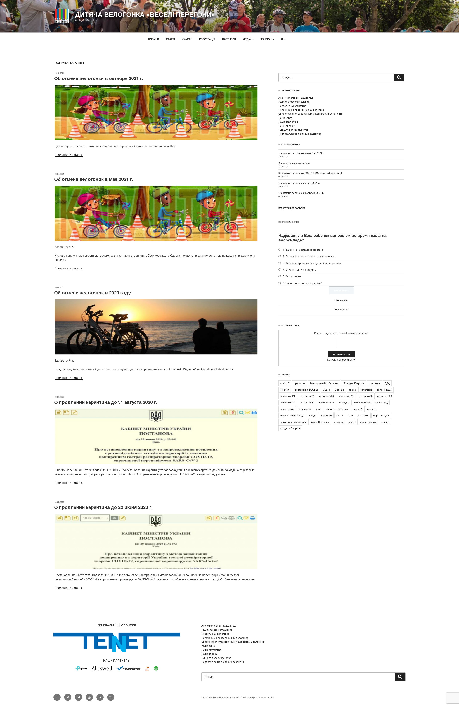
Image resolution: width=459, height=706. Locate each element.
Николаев (374, 383)
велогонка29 (384, 396)
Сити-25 (339, 389)
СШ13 (326, 389)
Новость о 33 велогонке (292, 105)
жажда (312, 415)
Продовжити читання (69, 155)
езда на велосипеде (292, 415)
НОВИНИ (153, 39)
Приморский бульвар (306, 389)
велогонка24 (287, 396)
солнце (385, 422)
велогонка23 (384, 389)
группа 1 (357, 409)
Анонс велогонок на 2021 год (295, 97)
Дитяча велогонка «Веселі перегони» (145, 14)
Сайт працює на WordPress (258, 697)
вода (318, 409)
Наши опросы (286, 125)
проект (352, 422)
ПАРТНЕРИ (229, 39)
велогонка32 (326, 402)
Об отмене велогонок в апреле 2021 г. (301, 192)
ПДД (387, 383)
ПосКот (284, 389)
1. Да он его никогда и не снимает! (303, 249)
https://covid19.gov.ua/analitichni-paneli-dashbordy (199, 369)
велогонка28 (365, 396)
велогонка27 (346, 396)
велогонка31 (307, 402)
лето (350, 415)
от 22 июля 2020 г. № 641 (101, 470)
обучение (363, 415)
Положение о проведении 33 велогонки (301, 109)
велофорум (287, 409)
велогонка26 (326, 396)
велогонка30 (287, 402)
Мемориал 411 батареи (324, 383)
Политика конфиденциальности (220, 697)
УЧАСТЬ (187, 39)
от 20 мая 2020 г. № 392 (100, 575)
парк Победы (381, 415)
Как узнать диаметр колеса (294, 163)
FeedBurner (349, 359)
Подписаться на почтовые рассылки (299, 133)
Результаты (341, 300)
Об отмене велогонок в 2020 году (92, 292)
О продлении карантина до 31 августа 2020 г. (105, 402)
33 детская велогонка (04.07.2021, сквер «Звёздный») (310, 173)
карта (339, 415)
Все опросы (341, 309)
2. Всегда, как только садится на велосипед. (309, 256)
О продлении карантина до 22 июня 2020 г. (103, 507)
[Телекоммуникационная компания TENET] (116, 653)
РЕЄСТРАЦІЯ (207, 39)
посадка (338, 422)
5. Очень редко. (292, 276)
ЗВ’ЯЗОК (265, 39)
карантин (326, 415)
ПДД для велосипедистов (293, 129)
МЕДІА (247, 39)
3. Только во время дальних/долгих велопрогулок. (312, 263)
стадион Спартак (290, 428)
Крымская (300, 383)
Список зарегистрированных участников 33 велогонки (310, 113)
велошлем (305, 409)
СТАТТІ (170, 39)
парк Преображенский (293, 422)
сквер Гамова (368, 422)
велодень (344, 402)
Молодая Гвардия (353, 383)
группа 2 (372, 409)
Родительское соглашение (293, 101)
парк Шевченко (320, 422)
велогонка (366, 389)
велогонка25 (307, 396)
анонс (352, 389)
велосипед (381, 402)
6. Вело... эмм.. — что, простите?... (303, 283)
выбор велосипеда (337, 409)
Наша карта (285, 117)
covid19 (284, 383)
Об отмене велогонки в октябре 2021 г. (98, 78)
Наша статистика (288, 121)
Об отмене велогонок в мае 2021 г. (93, 179)
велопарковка (362, 402)
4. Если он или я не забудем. (300, 269)
